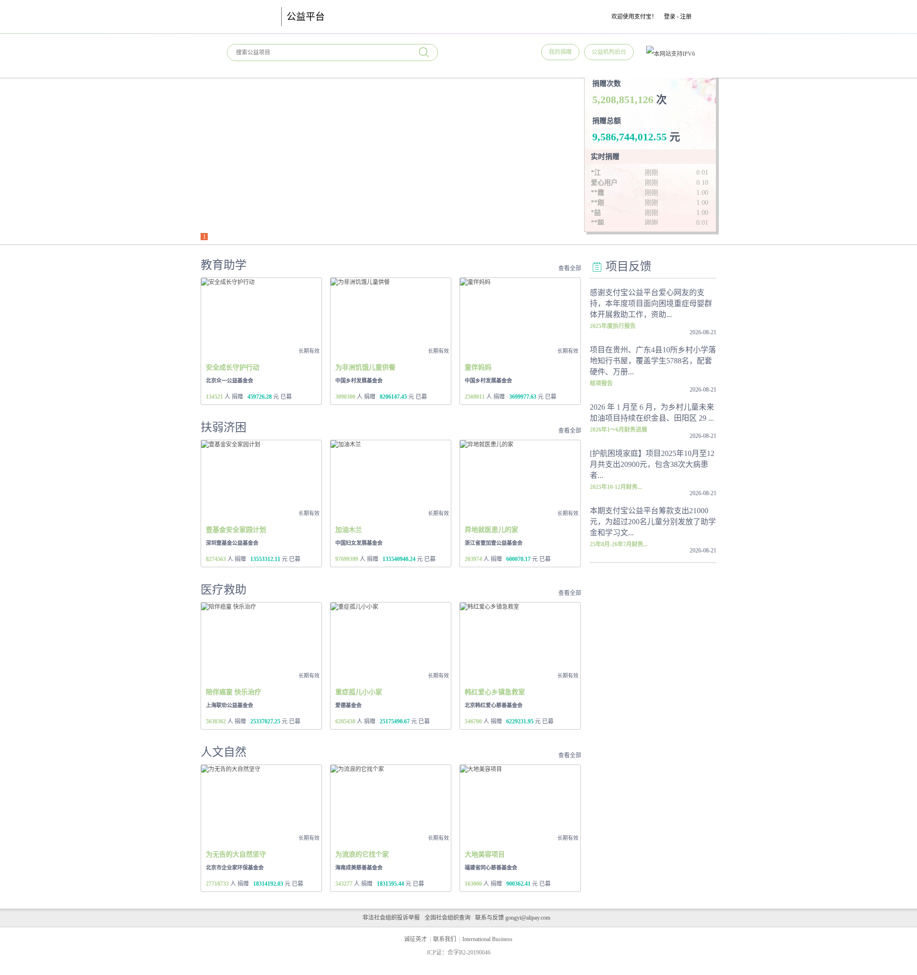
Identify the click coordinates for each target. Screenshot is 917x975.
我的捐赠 (560, 52)
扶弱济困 (223, 427)
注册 (686, 16)
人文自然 (223, 752)
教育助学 (223, 265)
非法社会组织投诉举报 (391, 917)
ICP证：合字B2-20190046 (458, 952)
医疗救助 (223, 589)
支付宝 (249, 16)
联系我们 (444, 939)
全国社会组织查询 (447, 917)
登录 (669, 16)
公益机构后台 (609, 52)
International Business (487, 939)
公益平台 (306, 16)
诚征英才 (415, 939)
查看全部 (569, 268)
